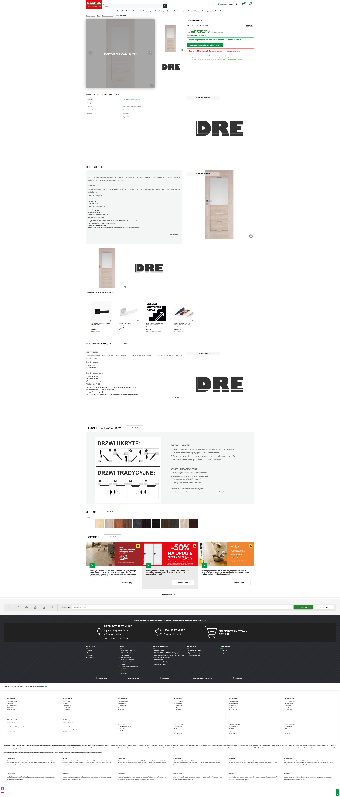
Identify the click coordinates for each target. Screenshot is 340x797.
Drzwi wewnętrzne (107, 16)
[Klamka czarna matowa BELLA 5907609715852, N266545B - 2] (101, 311)
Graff (45, 686)
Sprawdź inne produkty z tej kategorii (204, 45)
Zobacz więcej (127, 583)
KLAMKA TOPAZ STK (125, 323)
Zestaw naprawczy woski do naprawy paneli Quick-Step (182, 323)
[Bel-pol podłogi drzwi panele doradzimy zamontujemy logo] (94, 4)
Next (150, 52)
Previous (90, 52)
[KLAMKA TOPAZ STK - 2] (129, 311)
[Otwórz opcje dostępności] (2, 788)
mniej (124, 343)
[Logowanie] (237, 4)
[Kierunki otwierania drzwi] (128, 502)
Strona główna (90, 16)
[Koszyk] (250, 4)
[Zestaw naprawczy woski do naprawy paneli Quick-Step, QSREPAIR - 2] (184, 311)
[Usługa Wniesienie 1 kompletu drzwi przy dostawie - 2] (156, 311)
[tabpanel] (107, 268)
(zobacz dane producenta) (133, 99)
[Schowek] (243, 4)
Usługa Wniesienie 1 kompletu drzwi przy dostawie (155, 323)
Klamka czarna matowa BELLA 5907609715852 (100, 323)
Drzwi (98, 16)
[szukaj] (165, 6)
